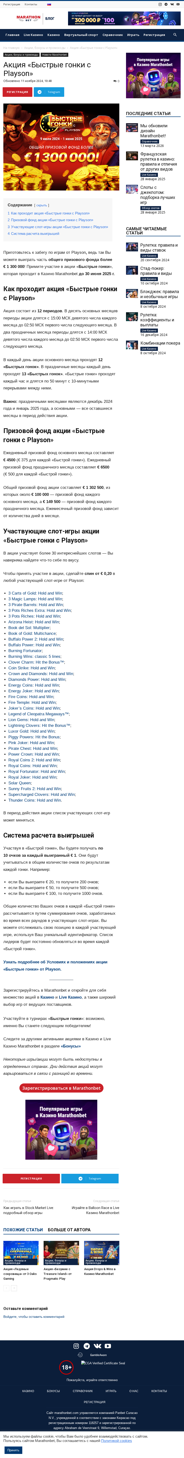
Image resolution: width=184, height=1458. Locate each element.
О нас (133, 1391)
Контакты (31, 4)
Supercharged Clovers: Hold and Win (41, 794)
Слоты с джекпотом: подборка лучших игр (157, 195)
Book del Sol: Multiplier (29, 627)
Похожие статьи (23, 1229)
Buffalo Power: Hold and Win (34, 645)
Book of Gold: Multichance (32, 633)
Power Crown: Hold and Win (33, 754)
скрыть (41, 205)
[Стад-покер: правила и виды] (132, 270)
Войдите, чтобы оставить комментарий (33, 1317)
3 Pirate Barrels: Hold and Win (35, 604)
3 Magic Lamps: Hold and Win (35, 599)
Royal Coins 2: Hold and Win (34, 760)
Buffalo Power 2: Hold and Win (35, 639)
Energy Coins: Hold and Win (33, 685)
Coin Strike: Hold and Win (31, 668)
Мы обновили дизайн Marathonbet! (153, 130)
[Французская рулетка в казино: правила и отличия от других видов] (132, 155)
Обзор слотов (151, 208)
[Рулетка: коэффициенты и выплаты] (132, 316)
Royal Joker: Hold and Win (32, 777)
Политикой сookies (116, 1441)
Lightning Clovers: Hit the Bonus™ (39, 725)
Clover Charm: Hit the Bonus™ (36, 662)
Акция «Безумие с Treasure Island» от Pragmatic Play (58, 1273)
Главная (12, 35)
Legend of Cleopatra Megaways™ (38, 714)
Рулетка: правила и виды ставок (159, 248)
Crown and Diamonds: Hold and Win (40, 673)
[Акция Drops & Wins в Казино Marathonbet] (101, 1253)
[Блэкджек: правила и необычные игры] (132, 293)
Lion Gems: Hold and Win (31, 719)
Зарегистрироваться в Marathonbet (61, 1088)
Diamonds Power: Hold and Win (36, 679)
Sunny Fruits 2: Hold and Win (34, 789)
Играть (133, 35)
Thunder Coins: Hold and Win (34, 800)
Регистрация (11, 4)
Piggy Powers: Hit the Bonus (34, 737)
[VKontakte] (172, 4)
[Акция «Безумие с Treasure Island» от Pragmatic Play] (61, 1253)
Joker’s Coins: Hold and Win (34, 708)
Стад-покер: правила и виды (156, 271)
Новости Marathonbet (54, 54)
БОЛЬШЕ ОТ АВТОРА (69, 1229)
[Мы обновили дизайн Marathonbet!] (132, 127)
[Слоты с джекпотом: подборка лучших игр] (132, 189)
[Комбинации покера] (132, 345)
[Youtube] (178, 4)
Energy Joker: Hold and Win (33, 691)
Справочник (113, 35)
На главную (11, 48)
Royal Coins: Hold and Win (32, 766)
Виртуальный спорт (81, 35)
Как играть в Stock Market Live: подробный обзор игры (28, 1210)
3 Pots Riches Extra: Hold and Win (39, 610)
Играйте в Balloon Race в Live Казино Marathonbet (95, 1210)
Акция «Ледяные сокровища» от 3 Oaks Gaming (20, 1273)
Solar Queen (19, 783)
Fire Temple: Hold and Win (32, 702)
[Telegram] (166, 4)
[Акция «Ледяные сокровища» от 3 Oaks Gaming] (21, 1253)
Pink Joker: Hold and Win (31, 743)
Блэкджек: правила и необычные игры (159, 294)
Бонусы (53, 1391)
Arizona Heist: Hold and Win (33, 622)
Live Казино (33, 35)
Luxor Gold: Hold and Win (31, 731)
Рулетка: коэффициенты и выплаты (157, 319)
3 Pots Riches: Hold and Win (34, 616)
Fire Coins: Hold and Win (30, 696)
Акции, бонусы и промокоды (44, 48)
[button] (175, 35)
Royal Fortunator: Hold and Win (36, 771)
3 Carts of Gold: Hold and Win (35, 593)
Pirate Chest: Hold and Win (32, 748)
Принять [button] (13, 1450)
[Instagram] (160, 4)
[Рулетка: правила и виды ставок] (132, 247)
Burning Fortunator (25, 650)
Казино (53, 35)
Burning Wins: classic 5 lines (34, 656)
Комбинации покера (160, 343)
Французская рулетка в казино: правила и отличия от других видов (158, 161)
